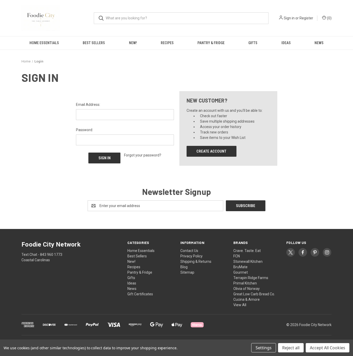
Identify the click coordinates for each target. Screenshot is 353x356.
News (319, 43)
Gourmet (240, 272)
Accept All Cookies (327, 348)
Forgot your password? (142, 155)
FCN (236, 256)
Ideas (286, 43)
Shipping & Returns (195, 261)
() (329, 18)
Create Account (211, 151)
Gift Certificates (140, 294)
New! (133, 43)
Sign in (289, 18)
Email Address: (88, 104)
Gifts (252, 43)
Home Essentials (44, 43)
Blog (184, 267)
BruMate (240, 267)
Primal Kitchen (245, 283)
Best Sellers (94, 43)
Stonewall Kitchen (248, 261)
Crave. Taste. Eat (247, 251)
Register (306, 18)
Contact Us (189, 251)
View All (239, 305)
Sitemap (187, 272)
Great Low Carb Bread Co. (254, 294)
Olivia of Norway (246, 289)
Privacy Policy (191, 256)
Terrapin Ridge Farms (250, 278)
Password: (84, 130)
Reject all (291, 348)
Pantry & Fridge (211, 43)
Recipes (167, 43)
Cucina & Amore (246, 299)
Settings (264, 348)
